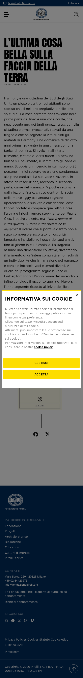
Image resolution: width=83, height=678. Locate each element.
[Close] (77, 295)
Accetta (41, 374)
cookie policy (43, 346)
